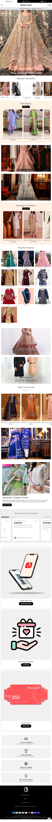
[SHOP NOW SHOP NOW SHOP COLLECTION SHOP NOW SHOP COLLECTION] (26, 43)
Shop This (34, 446)
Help (25, 798)
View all (26, 106)
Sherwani (19, 380)
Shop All (32, 351)
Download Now (26, 603)
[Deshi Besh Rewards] (26, 635)
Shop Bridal (21, 351)
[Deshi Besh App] (26, 573)
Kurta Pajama (31, 380)
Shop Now (7, 504)
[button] (5, 529)
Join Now (26, 665)
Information (25, 795)
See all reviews (47, 517)
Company (25, 802)
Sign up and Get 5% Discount (26, 806)
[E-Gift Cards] (26, 696)
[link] (26, 538)
